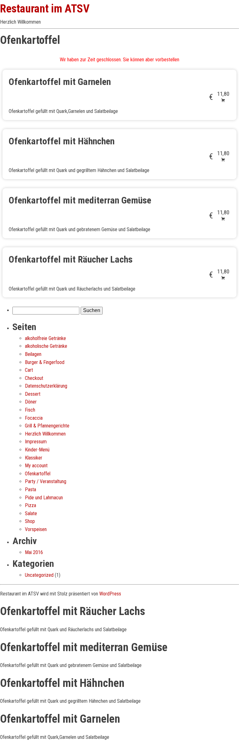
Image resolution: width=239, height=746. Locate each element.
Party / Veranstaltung (45, 481)
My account (36, 466)
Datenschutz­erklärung (46, 386)
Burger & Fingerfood (44, 362)
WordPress (110, 594)
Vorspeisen (36, 529)
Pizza (30, 505)
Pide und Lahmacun (44, 498)
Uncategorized (39, 575)
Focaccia (34, 418)
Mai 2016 (34, 552)
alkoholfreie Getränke (45, 338)
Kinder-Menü (37, 450)
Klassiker (33, 458)
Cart (29, 370)
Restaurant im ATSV (45, 8)
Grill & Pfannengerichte (47, 426)
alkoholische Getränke (46, 346)
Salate (31, 513)
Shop (30, 521)
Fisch (30, 410)
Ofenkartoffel (37, 474)
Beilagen (33, 354)
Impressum (36, 442)
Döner (31, 402)
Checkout (34, 378)
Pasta (30, 489)
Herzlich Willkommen (45, 434)
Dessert (32, 394)
